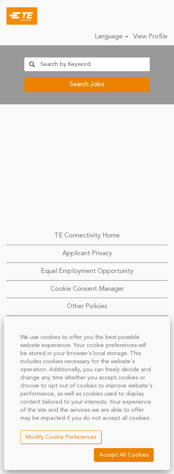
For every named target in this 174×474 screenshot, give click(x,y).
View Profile (150, 37)
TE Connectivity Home (87, 236)
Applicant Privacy (87, 253)
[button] (164, 16)
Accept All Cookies (124, 455)
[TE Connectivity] (19, 15)
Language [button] (109, 37)
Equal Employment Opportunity (87, 271)
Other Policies (87, 306)
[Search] (144, 16)
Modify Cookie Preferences (60, 437)
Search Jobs (87, 84)
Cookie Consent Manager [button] (87, 289)
